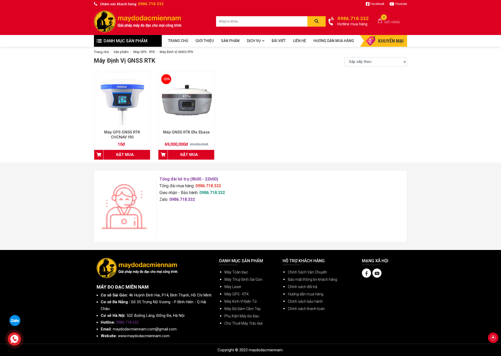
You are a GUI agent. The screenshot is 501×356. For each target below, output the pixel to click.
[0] (380, 20)
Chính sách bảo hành (305, 301)
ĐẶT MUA (125, 154)
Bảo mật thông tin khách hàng (312, 279)
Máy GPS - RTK (144, 52)
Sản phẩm (121, 52)
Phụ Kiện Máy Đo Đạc (241, 316)
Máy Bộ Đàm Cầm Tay (242, 309)
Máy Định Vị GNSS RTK (176, 52)
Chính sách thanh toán (306, 309)
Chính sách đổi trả (302, 287)
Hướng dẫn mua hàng (305, 294)
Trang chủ (101, 52)
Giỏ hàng (392, 22)
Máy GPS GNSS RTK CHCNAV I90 (122, 134)
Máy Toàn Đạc (236, 272)
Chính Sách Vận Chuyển (307, 272)
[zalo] (14, 320)
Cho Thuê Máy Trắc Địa (243, 323)
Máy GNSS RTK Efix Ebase (186, 132)
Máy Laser (232, 287)
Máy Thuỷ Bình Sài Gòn (243, 279)
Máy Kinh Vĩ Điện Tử (240, 301)
